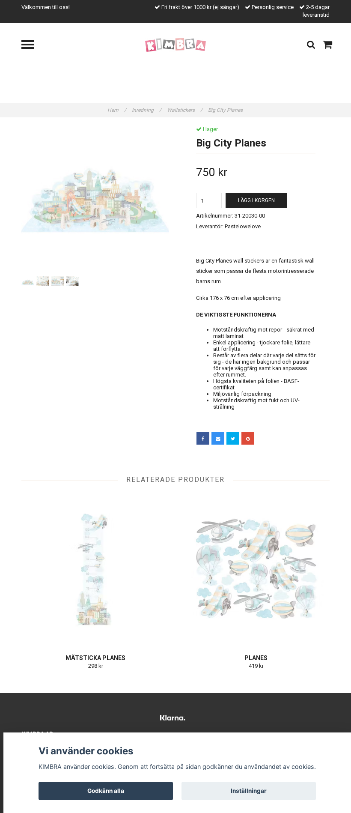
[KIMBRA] (175, 45)
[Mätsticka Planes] (95, 569)
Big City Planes (226, 110)
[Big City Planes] (95, 200)
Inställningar (249, 790)
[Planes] (256, 569)
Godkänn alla (105, 790)
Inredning (146, 110)
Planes (256, 658)
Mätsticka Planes (95, 658)
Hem (116, 110)
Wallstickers (184, 110)
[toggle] (32, 45)
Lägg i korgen (256, 200)
